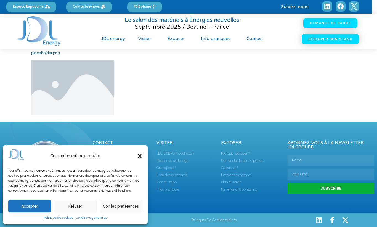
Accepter (29, 206)
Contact (254, 38)
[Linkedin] (327, 6)
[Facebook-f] (332, 220)
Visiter (144, 38)
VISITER (164, 142)
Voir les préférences (121, 206)
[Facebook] (341, 6)
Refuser (75, 206)
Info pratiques (215, 38)
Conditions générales (91, 218)
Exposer (176, 38)
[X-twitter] (345, 220)
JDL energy (113, 38)
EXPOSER (231, 142)
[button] (139, 156)
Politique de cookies (58, 218)
